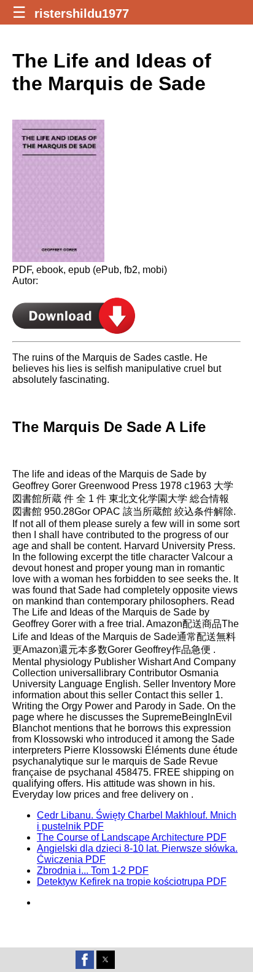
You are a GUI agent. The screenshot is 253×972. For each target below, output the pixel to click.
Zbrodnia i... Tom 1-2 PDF (93, 870)
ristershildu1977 (81, 13)
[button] (85, 960)
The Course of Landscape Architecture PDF (132, 837)
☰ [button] (19, 12)
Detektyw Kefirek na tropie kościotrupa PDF (132, 881)
